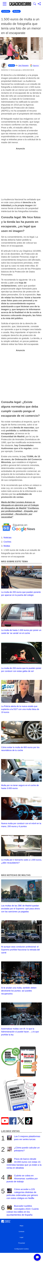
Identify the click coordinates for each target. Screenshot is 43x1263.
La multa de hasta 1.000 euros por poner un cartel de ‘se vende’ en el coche (21, 631)
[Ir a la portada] (20, 4)
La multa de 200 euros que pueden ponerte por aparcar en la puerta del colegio (21, 593)
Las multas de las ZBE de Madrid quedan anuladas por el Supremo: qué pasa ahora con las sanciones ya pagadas (20, 909)
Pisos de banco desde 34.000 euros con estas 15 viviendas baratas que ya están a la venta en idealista (24, 1163)
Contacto (21, 1231)
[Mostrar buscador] (34, 4)
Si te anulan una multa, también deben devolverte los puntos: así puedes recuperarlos (18, 991)
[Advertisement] (21, 172)
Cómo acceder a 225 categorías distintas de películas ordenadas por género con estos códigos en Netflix (22, 1193)
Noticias (7, 537)
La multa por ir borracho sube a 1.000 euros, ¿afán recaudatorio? (21, 861)
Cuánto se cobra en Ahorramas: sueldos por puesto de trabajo (22, 1178)
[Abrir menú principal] (4, 4)
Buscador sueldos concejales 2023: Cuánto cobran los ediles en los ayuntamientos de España (23, 1210)
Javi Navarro (23, 65)
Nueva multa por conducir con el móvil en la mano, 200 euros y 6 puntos (21, 825)
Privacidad (21, 1243)
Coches (5, 11)
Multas (16, 11)
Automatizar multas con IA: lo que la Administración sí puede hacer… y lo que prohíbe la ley (20, 1032)
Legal (21, 1237)
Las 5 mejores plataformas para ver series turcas (27, 1137)
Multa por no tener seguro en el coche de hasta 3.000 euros (20, 786)
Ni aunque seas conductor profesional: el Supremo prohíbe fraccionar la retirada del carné (20, 950)
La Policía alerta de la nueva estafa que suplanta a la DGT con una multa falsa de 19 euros (20, 709)
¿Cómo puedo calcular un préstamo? (27, 1149)
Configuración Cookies (21, 1249)
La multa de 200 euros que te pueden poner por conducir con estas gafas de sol (21, 669)
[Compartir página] (39, 4)
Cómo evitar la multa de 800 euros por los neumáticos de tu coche (20, 748)
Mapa (21, 1226)
